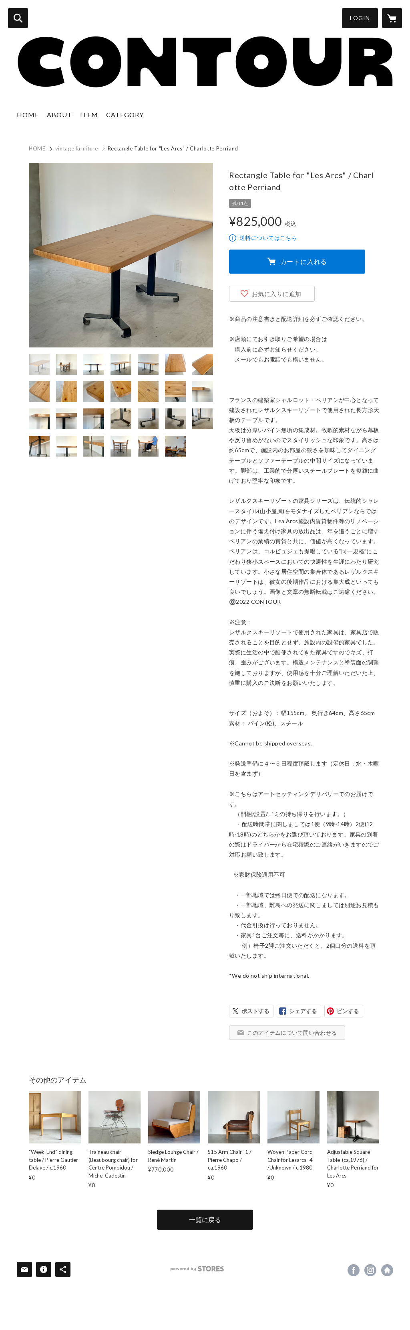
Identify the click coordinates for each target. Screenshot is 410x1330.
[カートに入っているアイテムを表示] (392, 18)
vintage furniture (76, 148)
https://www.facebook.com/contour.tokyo (354, 1270)
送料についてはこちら (268, 237)
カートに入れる (304, 261)
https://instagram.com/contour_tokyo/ (370, 1270)
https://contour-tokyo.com (387, 1270)
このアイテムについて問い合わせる (292, 1032)
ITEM (89, 114)
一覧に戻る (205, 1219)
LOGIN (360, 17)
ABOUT (59, 114)
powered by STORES (197, 1269)
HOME (28, 114)
